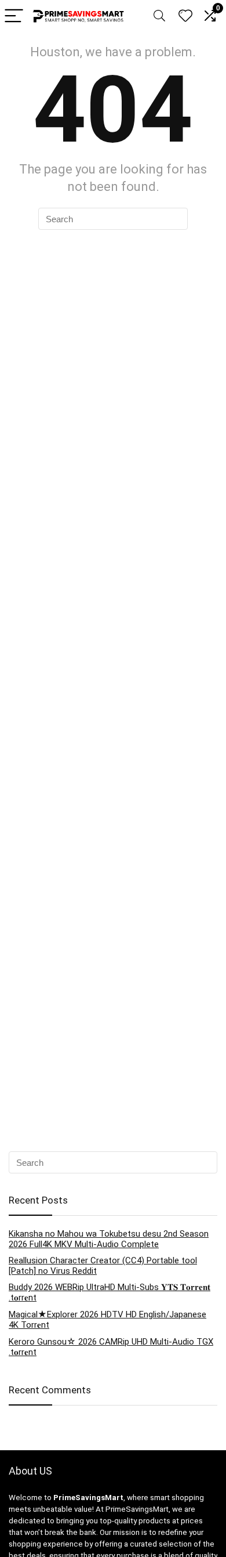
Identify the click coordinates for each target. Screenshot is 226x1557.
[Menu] (14, 16)
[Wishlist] (185, 16)
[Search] (159, 16)
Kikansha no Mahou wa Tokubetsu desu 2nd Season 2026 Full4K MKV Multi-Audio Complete (109, 1239)
